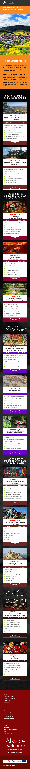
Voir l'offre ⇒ (15, 142)
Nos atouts (7, 700)
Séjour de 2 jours (9, 712)
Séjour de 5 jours (9, 716)
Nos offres (6, 710)
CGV (5, 731)
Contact (6, 725)
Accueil (5, 694)
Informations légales (8, 733)
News (5, 704)
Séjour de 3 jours (9, 714)
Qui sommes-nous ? (9, 696)
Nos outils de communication (10, 729)
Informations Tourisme (9, 718)
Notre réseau (7, 702)
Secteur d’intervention (10, 698)
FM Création (13, 765)
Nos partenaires (7, 727)
